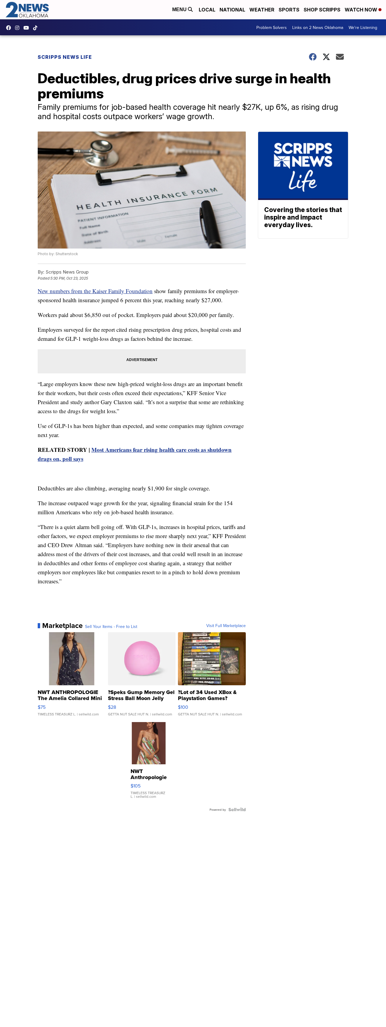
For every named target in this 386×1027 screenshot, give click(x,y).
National (232, 10)
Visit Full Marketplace (226, 625)
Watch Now (361, 10)
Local (207, 10)
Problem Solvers (271, 27)
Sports (289, 10)
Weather (261, 10)
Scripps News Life (65, 57)
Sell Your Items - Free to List (111, 626)
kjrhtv (10, 27)
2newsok (18, 27)
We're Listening (363, 27)
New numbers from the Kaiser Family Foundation (95, 291)
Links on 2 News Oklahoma (317, 27)
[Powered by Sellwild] (237, 809)
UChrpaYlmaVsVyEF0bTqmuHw (28, 27)
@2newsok (36, 27)
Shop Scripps (322, 10)
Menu (180, 9)
